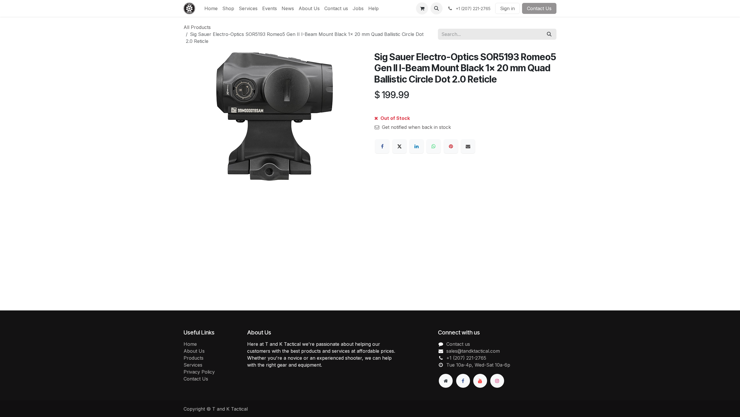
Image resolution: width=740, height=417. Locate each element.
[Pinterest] (451, 146)
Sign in (507, 8)
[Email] (468, 146)
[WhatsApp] (434, 146)
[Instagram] (497, 381)
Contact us (458, 344)
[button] (436, 8)
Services (193, 365)
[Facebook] (382, 146)
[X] (399, 146)
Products (194, 358)
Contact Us (539, 8)
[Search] (549, 34)
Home (190, 344)
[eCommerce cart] (422, 8)
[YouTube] (480, 381)
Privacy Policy (199, 372)
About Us (194, 351)
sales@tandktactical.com (473, 351)
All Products (197, 27)
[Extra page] (446, 381)
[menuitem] (211, 8)
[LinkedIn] (416, 146)
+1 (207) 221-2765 (466, 358)
